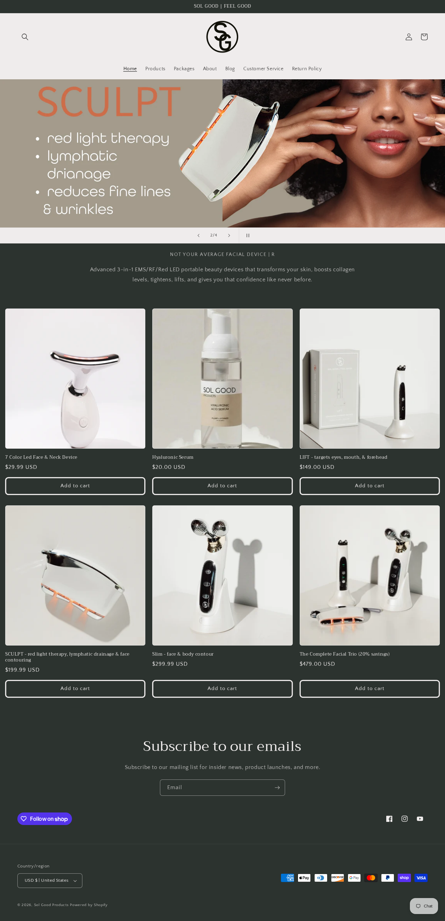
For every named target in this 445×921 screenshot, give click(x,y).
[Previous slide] (198, 235)
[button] (25, 37)
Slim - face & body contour (183, 654)
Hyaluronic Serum (173, 457)
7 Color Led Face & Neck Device (41, 457)
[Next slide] (229, 235)
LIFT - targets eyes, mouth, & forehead (344, 457)
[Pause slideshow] (246, 235)
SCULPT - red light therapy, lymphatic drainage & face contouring (67, 657)
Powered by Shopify (89, 905)
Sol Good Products (51, 905)
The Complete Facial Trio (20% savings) (345, 654)
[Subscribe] (277, 787)
